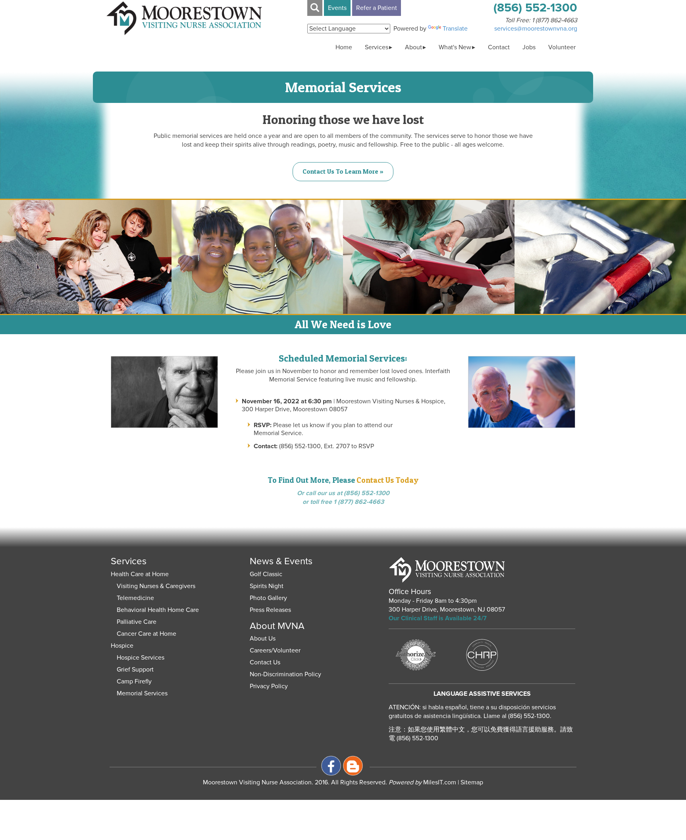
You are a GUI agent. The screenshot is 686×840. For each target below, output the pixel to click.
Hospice (122, 646)
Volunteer (562, 47)
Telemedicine (135, 598)
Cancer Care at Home (146, 634)
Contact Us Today (387, 480)
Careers (260, 650)
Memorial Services (142, 693)
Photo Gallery (268, 598)
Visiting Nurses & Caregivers (156, 586)
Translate (455, 29)
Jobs (529, 47)
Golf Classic (266, 574)
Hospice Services (140, 658)
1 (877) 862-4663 (554, 20)
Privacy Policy (269, 686)
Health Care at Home (140, 574)
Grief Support (135, 670)
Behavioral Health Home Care (158, 610)
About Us (263, 639)
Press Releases (270, 610)
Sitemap (472, 782)
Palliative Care (136, 622)
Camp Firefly (134, 681)
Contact (499, 47)
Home (343, 47)
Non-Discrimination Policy (285, 674)
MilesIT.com (422, 782)
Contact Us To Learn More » (343, 171)
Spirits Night (266, 586)
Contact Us (265, 662)
